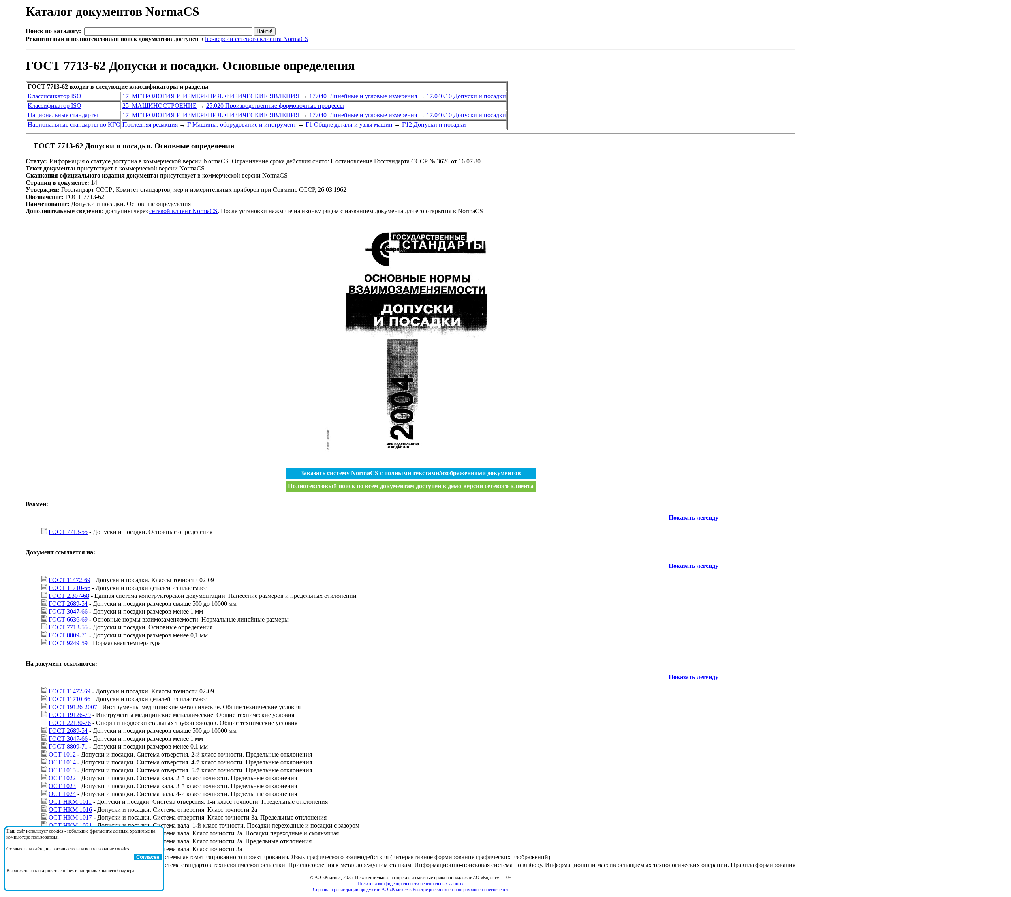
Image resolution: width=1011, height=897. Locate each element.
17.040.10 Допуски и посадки (466, 96)
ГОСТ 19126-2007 (73, 707)
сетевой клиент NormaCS (183, 211)
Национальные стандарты (63, 115)
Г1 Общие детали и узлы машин (349, 124)
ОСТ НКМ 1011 (70, 801)
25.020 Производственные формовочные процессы (275, 105)
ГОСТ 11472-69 (69, 580)
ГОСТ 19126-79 (70, 715)
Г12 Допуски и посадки (434, 124)
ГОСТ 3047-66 (68, 611)
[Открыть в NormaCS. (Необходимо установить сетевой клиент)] (29, 146)
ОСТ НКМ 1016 (70, 809)
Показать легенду (693, 517)
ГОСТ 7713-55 (68, 531)
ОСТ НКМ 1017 (70, 817)
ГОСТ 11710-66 (69, 587)
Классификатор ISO (54, 96)
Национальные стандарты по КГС (74, 124)
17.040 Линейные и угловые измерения (363, 96)
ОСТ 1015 (62, 770)
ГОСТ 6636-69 (68, 619)
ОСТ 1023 (62, 786)
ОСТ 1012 (62, 754)
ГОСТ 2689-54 (68, 603)
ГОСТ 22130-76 (70, 722)
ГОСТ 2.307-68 (69, 595)
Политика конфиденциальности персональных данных (410, 883)
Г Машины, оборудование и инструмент (241, 124)
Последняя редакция (150, 124)
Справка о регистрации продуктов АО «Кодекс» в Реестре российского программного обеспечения (411, 889)
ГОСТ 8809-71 (68, 635)
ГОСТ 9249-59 (68, 643)
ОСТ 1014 (62, 762)
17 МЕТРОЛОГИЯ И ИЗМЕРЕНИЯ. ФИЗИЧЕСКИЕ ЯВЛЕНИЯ (211, 96)
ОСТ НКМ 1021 (70, 825)
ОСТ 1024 (62, 793)
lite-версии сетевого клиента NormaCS (256, 39)
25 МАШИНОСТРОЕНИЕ (159, 105)
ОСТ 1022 (62, 778)
